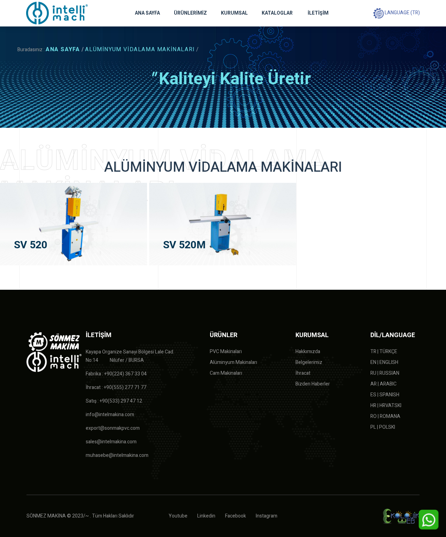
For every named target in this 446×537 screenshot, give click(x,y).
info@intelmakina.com (110, 414)
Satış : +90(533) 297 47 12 (114, 401)
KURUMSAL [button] (234, 13)
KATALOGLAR (277, 13)
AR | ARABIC (383, 384)
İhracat (302, 373)
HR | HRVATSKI (385, 405)
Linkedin (206, 516)
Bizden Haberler (312, 384)
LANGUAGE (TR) (402, 12)
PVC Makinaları (226, 351)
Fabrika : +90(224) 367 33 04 (116, 374)
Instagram (266, 516)
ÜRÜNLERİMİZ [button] (190, 13)
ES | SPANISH (384, 394)
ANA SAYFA (147, 13)
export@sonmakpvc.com (113, 428)
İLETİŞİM (318, 13)
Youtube (178, 516)
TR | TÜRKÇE (383, 351)
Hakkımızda (307, 351)
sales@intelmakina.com (111, 441)
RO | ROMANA (385, 416)
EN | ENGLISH (384, 362)
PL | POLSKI (382, 427)
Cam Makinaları (226, 373)
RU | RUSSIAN (384, 373)
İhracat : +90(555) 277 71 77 (116, 387)
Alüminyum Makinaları (233, 362)
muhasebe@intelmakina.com (117, 455)
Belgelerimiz (308, 362)
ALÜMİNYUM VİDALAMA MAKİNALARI (140, 49)
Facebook (235, 516)
